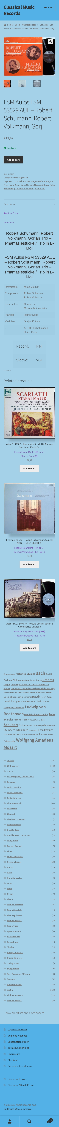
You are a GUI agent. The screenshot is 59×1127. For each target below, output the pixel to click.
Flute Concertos (15, 856)
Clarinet (11, 814)
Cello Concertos (14, 792)
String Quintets (14, 957)
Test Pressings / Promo (18, 974)
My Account (10, 1121)
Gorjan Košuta (38, 181)
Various (17, 734)
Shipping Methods (17, 1035)
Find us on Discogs (17, 1079)
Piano (17, 719)
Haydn (36, 696)
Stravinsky (32, 730)
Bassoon (11, 782)
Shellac (10, 947)
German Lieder (14, 861)
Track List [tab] (9, 222)
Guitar (10, 867)
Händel (8, 701)
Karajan (32, 701)
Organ (10, 893)
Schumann (40, 188)
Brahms (48, 679)
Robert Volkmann (25, 188)
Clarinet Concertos (16, 819)
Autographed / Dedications (20, 776)
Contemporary (14, 824)
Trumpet (11, 979)
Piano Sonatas (14, 920)
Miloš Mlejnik (27, 184)
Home (10, 24)
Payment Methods (17, 1029)
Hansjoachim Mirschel (21, 697)
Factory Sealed (14, 846)
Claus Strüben (36, 684)
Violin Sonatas (14, 1000)
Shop (17, 24)
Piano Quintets (14, 915)
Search (29, 1121)
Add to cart (13, 159)
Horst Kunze (46, 697)
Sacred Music (13, 936)
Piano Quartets (14, 910)
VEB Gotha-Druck (28, 734)
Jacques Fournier (20, 701)
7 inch (10, 771)
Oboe (9, 888)
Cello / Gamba (14, 787)
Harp (9, 872)
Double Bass (17, 688)
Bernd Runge (36, 680)
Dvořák (26, 688)
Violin (10, 989)
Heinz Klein (14, 184)
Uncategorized (29, 24)
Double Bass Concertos (18, 835)
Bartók (49, 674)
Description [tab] (10, 204)
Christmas (12, 808)
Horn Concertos (14, 878)
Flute (9, 851)
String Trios (13, 963)
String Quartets (15, 952)
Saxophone (12, 942)
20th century (13, 765)
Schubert (11, 724)
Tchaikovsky (45, 730)
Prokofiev (24, 719)
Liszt (38, 701)
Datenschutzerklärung (20, 1066)
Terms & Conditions (18, 1047)
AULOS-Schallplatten (19, 181)
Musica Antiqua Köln (44, 184)
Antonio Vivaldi (25, 674)
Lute (9, 883)
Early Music (12, 840)
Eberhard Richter (39, 688)
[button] (50, 41)
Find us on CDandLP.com (21, 1085)
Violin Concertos (15, 995)
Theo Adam (8, 734)
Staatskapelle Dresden (43, 725)
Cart (45, 1119)
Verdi (38, 734)
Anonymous (9, 674)
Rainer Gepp (9, 188)
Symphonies (13, 968)
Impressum (14, 1053)
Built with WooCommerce (17, 1108)
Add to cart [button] (29, 468)
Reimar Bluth (40, 720)
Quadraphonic (14, 931)
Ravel (32, 720)
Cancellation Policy (18, 1041)
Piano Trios (12, 925)
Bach (40, 673)
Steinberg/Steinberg (16, 730)
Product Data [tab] (11, 213)
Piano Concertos (15, 904)
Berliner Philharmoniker (16, 680)
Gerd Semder (23, 692)
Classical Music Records (19, 10)
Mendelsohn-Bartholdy (36, 714)
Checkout (13, 1060)
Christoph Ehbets (20, 684)
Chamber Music (14, 803)
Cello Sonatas (14, 797)
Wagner (44, 734)
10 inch (10, 760)
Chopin (7, 684)
